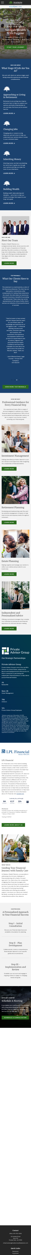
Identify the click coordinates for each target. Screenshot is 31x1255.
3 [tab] (17, 380)
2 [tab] (14, 380)
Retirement (15, 1251)
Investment (15, 1253)
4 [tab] (19, 380)
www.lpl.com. (20, 794)
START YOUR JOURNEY (15, 47)
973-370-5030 (17, 1233)
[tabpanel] (15, 341)
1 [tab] (12, 380)
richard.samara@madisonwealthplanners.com (15, 1243)
